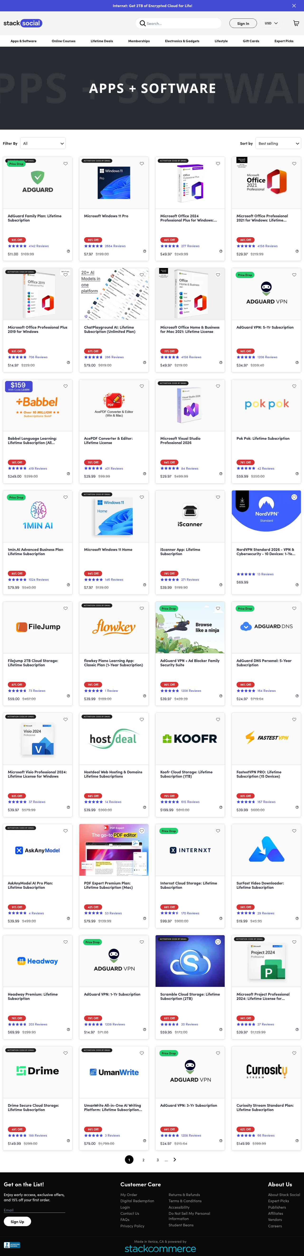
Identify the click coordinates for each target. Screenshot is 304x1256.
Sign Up (17, 1221)
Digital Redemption (137, 1200)
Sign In (243, 23)
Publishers (277, 1207)
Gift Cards (251, 40)
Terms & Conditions (185, 1200)
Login (125, 1207)
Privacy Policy (132, 1225)
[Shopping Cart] (296, 23)
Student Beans (181, 1224)
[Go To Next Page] (175, 1159)
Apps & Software (24, 40)
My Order (128, 1194)
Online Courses (64, 40)
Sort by (246, 143)
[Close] (294, 5)
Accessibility (179, 1207)
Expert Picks (284, 40)
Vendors (275, 1219)
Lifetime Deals (102, 40)
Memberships (139, 40)
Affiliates (275, 1213)
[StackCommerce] (160, 1248)
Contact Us (129, 1213)
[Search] (142, 23)
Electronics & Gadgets (182, 40)
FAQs (124, 1219)
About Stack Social (284, 1194)
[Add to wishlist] (65, 163)
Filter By (10, 143)
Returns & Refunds (184, 1194)
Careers (275, 1225)
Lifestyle (221, 40)
